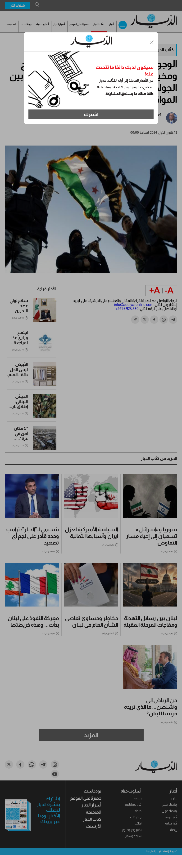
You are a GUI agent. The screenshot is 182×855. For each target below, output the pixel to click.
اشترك (91, 114)
